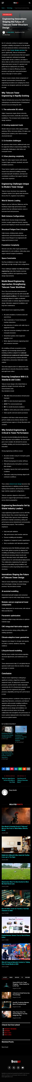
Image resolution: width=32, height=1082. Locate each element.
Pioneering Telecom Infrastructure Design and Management (7, 735)
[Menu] (3, 3)
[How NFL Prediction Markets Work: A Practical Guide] (6, 1004)
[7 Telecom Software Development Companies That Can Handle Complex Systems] (21, 729)
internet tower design (16, 484)
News (11, 977)
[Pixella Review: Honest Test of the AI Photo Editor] (16, 925)
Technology (7, 14)
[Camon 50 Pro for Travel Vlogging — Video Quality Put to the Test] (6, 984)
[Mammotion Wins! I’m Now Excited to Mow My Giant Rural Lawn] (16, 871)
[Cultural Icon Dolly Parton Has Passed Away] (6, 995)
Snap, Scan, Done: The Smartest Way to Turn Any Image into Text (20, 1013)
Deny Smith (11, 32)
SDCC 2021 (7, 1033)
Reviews (27, 977)
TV (22, 977)
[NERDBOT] (16, 3)
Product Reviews (10, 1029)
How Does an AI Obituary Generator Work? (22, 780)
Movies (17, 977)
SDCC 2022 (7, 1035)
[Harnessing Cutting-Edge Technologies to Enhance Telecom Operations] (7, 747)
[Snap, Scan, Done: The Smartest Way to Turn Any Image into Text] (6, 1014)
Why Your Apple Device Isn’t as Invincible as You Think (8, 780)
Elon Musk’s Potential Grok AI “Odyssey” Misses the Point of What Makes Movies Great (15, 828)
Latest (5, 977)
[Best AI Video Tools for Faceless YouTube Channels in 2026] (16, 898)
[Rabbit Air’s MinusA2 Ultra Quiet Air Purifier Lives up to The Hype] (16, 844)
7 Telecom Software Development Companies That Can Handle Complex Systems (21, 737)
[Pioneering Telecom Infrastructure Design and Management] (7, 729)
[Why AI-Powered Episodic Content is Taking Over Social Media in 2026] (16, 951)
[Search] (29, 3)
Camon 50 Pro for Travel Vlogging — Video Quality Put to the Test (21, 984)
